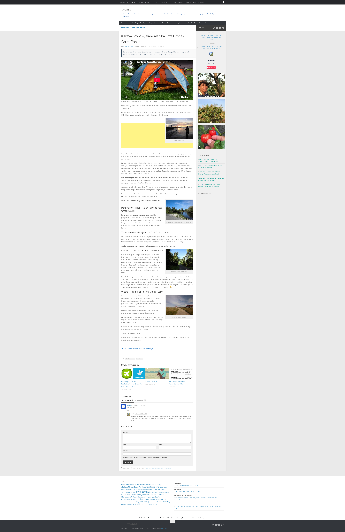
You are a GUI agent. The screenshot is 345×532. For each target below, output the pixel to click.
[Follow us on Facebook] (220, 28)
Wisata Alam (141, 28)
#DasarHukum (163, 487)
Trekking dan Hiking (145, 2)
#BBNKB (123, 484)
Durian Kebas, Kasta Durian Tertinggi (186, 485)
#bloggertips (140, 484)
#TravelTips (124, 504)
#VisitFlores (152, 504)
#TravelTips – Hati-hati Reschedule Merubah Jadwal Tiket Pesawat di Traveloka (132, 384)
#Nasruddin (156, 494)
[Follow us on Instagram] (223, 28)
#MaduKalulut (125, 494)
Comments (128, 400)
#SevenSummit (149, 499)
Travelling (133, 2)
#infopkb (133, 492)
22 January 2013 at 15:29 (139, 405)
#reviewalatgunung (127, 499)
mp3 (157, 504)
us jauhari (202, 159)
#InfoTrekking (154, 492)
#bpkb (146, 484)
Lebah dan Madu (191, 2)
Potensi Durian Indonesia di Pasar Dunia (187, 491)
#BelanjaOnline (131, 484)
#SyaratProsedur (132, 502)
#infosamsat (143, 491)
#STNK (164, 499)
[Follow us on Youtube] (217, 28)
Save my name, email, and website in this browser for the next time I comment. (146, 457)
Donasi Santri (152, 518)
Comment (126, 432)
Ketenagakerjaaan (177, 2)
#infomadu (125, 492)
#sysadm (139, 502)
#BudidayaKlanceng (154, 484)
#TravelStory (139, 358)
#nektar (162, 494)
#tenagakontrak (150, 502)
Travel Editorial (128, 46)
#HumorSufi (155, 489)
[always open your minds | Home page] (126, 9)
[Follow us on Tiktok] (214, 28)
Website (125, 450)
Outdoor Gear (124, 2)
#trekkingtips (143, 504)
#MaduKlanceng (136, 495)
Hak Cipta (192, 518)
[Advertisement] (157, 156)
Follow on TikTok (211, 67)
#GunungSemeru (138, 489)
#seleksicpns (139, 499)
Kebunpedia (201, 2)
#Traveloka (158, 502)
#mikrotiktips (147, 494)
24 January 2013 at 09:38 (141, 414)
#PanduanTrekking (143, 497)
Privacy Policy (181, 518)
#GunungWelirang (147, 489)
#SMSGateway (157, 499)
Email (160, 444)
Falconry (155, 2)
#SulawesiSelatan (124, 502)
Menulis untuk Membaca (166, 518)
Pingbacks (141, 400)
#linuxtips (165, 492)
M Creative (164, 528)
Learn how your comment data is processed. (158, 468)
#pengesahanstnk (154, 497)
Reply (128, 410)
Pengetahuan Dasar (187, 495)
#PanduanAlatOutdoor (129, 497)
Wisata (133, 28)
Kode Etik (142, 518)
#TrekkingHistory (133, 504)
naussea (129, 405)
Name (125, 444)
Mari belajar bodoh (151, 381)
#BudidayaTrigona (127, 487)
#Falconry (123, 489)
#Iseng (160, 492)
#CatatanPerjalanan (130, 358)
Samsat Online (165, 2)
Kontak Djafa (202, 518)
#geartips (129, 489)
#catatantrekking (152, 487)
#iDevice (162, 489)
